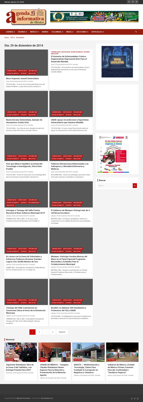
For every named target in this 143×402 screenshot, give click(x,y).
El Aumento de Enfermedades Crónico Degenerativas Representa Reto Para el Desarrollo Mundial (69, 59)
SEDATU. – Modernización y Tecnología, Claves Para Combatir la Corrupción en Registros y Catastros (86, 368)
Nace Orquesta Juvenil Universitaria (22, 78)
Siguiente (62, 332)
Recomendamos (33, 202)
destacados (22, 70)
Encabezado (33, 70)
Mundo (45, 32)
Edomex (21, 32)
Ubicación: (32, 73)
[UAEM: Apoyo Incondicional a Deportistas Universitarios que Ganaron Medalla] (71, 104)
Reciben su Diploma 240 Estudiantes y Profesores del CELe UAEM (68, 309)
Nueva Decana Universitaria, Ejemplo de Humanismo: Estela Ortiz (24, 121)
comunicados (11, 70)
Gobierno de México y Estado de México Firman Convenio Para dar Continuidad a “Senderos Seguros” (121, 368)
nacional (10, 360)
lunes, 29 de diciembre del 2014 (16, 81)
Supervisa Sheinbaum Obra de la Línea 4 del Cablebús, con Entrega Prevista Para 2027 (20, 367)
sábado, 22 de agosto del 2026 (50, 378)
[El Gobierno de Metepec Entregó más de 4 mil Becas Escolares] (71, 194)
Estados (24, 73)
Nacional (10, 339)
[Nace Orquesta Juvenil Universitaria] (26, 62)
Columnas (56, 32)
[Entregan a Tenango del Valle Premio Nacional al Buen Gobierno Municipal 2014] (26, 194)
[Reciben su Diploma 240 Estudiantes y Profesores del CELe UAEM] (71, 292)
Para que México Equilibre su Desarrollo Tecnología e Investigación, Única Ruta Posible (24, 166)
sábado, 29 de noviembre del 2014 (17, 216)
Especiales (96, 32)
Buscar (135, 185)
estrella (30, 81)
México (33, 32)
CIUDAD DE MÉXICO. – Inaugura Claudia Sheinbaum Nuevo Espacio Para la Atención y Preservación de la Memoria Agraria (54, 369)
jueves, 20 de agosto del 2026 (117, 375)
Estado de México (13, 73)
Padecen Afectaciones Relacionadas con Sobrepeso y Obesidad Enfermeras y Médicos (70, 166)
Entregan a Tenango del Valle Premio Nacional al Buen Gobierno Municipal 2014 (25, 211)
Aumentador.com (47, 398)
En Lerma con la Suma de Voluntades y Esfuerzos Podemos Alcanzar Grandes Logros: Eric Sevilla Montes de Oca (24, 259)
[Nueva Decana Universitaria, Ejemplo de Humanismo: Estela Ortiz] (26, 104)
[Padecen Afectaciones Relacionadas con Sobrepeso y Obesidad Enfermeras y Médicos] (71, 148)
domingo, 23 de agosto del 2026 (16, 373)
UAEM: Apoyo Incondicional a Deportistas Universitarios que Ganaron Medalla (70, 121)
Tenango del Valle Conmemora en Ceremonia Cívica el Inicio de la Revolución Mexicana (26, 310)
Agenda (9, 32)
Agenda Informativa (23, 398)
